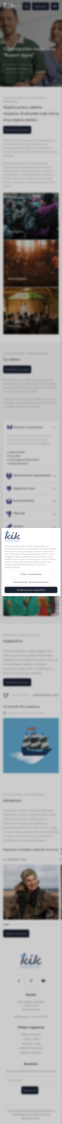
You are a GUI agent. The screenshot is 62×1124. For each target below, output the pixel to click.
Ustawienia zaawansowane (31, 581)
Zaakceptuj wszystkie (31, 589)
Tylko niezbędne (31, 574)
